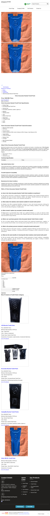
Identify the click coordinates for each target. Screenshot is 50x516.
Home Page (11, 8)
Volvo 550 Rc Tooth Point (8, 458)
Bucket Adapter (34, 481)
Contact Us (38, 8)
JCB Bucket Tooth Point (8, 325)
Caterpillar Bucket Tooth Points (10, 412)
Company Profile (20, 8)
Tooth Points (5, 92)
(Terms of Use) (26, 512)
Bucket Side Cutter (35, 490)
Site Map (25, 494)
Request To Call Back (6, 88)
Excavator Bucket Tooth (35, 487)
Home (4, 90)
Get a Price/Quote (5, 99)
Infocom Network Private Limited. (24, 513)
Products (5, 91)
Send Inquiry (6, 87)
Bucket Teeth (34, 492)
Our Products (30, 8)
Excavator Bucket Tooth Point (9, 368)
